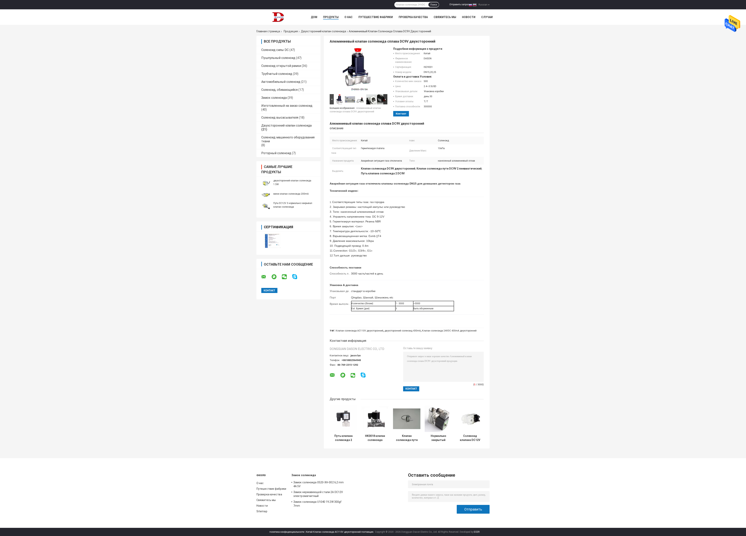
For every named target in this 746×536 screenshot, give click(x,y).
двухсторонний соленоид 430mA (402, 330)
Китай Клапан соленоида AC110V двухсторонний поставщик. (340, 532)
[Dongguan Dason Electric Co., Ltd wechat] (287, 277)
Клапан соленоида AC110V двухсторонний (359, 330)
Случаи (487, 17)
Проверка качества (413, 17)
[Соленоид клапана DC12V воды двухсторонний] (470, 418)
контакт (401, 113)
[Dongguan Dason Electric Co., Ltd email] (266, 277)
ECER (477, 532)
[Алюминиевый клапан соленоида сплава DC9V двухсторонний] (357, 70)
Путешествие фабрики (375, 17)
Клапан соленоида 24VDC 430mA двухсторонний (449, 330)
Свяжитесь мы (445, 17)
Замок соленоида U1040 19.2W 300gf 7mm (317, 503)
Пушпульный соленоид (278, 58)
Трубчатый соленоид (276, 74)
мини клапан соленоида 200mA (291, 193)
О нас (348, 17)
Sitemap (261, 511)
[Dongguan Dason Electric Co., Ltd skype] (297, 277)
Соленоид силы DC (275, 50)
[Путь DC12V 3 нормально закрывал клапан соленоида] (265, 205)
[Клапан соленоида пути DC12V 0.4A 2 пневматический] (406, 418)
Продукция (291, 31)
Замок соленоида (274, 98)
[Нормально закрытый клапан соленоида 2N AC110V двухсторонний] (438, 418)
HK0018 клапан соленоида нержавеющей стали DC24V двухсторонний (375, 438)
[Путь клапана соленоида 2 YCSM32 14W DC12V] (343, 418)
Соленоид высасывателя (279, 117)
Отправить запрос (459, 4)
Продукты (331, 17)
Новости (468, 17)
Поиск (433, 4)
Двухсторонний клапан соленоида (323, 31)
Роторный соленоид (276, 153)
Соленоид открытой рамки (281, 66)
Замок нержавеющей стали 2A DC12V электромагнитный (318, 494)
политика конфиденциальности (286, 532)
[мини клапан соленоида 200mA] (265, 193)
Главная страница (268, 31)
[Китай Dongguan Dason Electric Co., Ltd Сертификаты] (272, 241)
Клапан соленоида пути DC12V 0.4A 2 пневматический (407, 438)
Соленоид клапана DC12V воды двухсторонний (470, 438)
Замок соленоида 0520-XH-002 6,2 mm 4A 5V (318, 484)
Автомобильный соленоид (280, 82)
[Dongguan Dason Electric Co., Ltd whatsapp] (276, 277)
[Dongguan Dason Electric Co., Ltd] (277, 17)
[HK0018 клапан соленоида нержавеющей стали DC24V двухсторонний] (375, 418)
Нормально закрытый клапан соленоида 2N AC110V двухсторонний (438, 438)
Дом (314, 17)
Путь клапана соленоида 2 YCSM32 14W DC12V (343, 438)
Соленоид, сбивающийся (279, 90)
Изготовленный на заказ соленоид (286, 106)
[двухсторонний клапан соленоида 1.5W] (265, 182)
